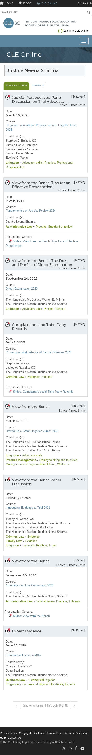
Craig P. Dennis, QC (19, 666)
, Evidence (56, 684)
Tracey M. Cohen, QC (20, 519)
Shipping (81, 733)
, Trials (51, 545)
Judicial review (44, 601)
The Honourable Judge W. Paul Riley (29, 527)
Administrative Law (19, 226)
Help (3, 737)
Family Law (14, 541)
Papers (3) (38, 85)
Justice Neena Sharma (20, 153)
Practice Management (21, 460)
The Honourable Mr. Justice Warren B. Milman (35, 299)
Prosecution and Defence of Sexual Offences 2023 (38, 352)
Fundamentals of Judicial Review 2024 (31, 210)
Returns (69, 733)
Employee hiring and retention (57, 460)
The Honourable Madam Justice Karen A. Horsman (38, 523)
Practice (40, 226)
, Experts (69, 684)
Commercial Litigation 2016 (23, 655)
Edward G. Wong (17, 157)
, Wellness (62, 464)
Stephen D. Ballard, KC (21, 140)
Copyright (25, 733)
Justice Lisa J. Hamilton (21, 145)
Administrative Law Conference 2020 (29, 585)
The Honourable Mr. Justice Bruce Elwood (33, 442)
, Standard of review (59, 226)
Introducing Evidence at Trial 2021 (28, 507)
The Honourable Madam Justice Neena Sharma (36, 304)
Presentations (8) (16, 85)
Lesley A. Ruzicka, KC (20, 367)
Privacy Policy (8, 733)
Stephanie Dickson (18, 363)
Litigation (12, 162)
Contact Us (85, 3)
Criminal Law (15, 377)
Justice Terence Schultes (22, 149)
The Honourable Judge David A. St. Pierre (33, 450)
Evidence (33, 377)
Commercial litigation (41, 680)
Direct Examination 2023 (22, 288)
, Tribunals (74, 601)
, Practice (49, 162)
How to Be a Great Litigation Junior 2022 (32, 431)
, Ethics (48, 308)
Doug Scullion (15, 670)
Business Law (15, 680)
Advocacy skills (32, 162)
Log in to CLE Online (76, 30)
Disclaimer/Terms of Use (47, 733)
